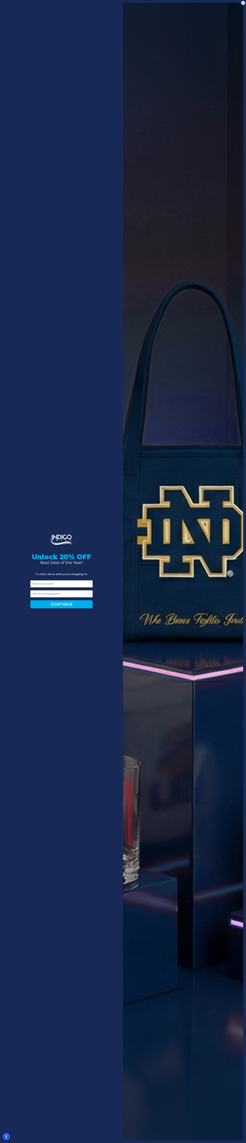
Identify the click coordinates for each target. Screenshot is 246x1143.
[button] (6, 1136)
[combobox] (61, 583)
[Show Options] (90, 583)
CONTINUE (61, 604)
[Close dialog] (243, 3)
